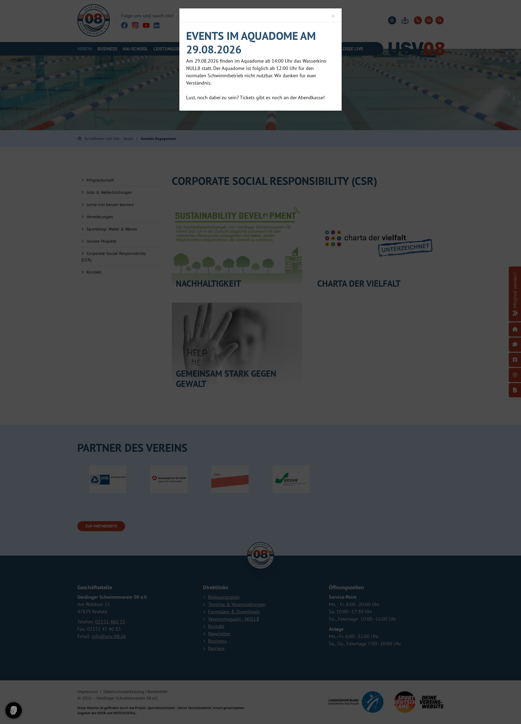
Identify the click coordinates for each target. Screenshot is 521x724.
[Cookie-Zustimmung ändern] (13, 710)
